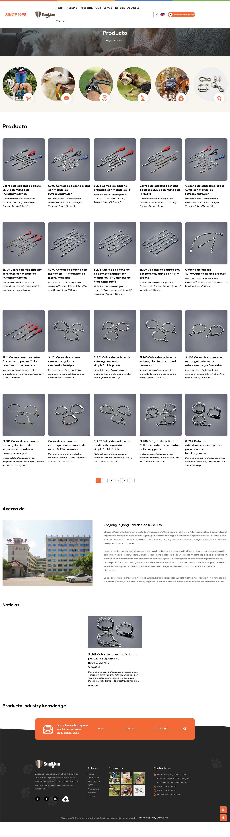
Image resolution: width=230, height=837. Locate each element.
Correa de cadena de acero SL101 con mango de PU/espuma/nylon (22, 190)
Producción (86, 8)
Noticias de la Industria (125, 13)
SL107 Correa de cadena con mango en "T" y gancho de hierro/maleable (67, 273)
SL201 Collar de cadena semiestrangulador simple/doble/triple (64, 361)
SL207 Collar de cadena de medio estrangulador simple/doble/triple (112, 445)
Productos (93, 778)
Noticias (120, 8)
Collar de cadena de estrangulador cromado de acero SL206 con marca (67, 445)
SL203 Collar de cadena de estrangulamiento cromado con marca (159, 361)
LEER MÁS (93, 685)
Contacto (61, 21)
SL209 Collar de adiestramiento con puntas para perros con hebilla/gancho (113, 658)
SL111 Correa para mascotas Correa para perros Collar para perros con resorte (21, 361)
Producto (71, 8)
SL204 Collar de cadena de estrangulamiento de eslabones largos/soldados (203, 361)
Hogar (59, 8)
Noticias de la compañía (121, 14)
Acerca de (133, 8)
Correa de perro (73, 14)
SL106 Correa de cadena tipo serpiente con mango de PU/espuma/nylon (22, 273)
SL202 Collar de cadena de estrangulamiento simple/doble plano (112, 361)
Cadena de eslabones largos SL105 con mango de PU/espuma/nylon (204, 190)
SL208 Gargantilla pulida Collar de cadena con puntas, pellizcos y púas (160, 445)
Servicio (108, 8)
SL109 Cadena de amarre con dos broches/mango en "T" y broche (160, 273)
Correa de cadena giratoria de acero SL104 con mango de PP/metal (160, 190)
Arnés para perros (76, 13)
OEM (98, 8)
